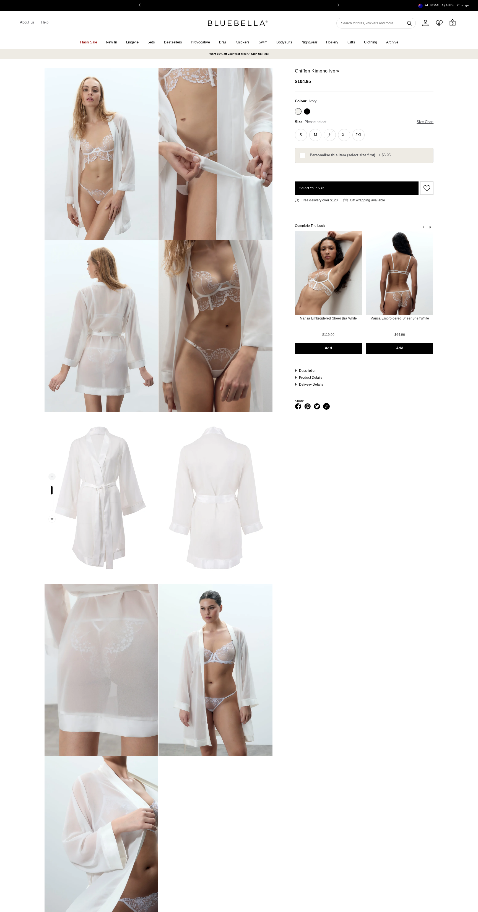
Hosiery (332, 42)
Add (328, 348)
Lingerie (132, 42)
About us (27, 22)
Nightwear (309, 42)
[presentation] (430, 228)
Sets (151, 42)
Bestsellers (173, 42)
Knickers (242, 42)
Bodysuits (284, 42)
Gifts (351, 42)
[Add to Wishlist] (426, 188)
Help (44, 22)
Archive (392, 42)
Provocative (200, 42)
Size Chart (425, 122)
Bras (223, 42)
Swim (263, 42)
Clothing (370, 42)
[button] (338, 5)
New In (111, 42)
